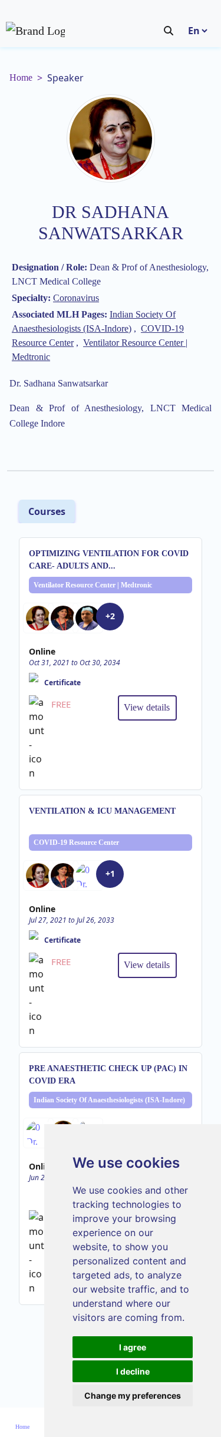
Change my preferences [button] (132, 1395)
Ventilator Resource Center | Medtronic (93, 585)
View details (147, 707)
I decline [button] (133, 1371)
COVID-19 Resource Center (76, 842)
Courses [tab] (46, 511)
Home (20, 77)
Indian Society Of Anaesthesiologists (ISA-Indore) (109, 1100)
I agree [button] (132, 1347)
